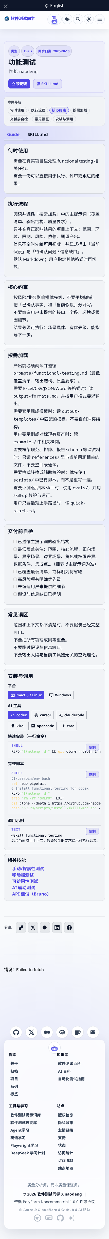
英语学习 (18, 1137)
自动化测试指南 (71, 1078)
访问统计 (65, 1152)
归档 (14, 1071)
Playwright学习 (24, 1145)
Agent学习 (19, 1130)
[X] (31, 1032)
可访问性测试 (25, 881)
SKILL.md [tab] (38, 134)
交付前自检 (19, 119)
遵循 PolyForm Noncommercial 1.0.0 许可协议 (54, 1201)
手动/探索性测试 (28, 868)
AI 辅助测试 (23, 887)
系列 (14, 1086)
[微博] (45, 927)
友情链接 (65, 1130)
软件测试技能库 (23, 1122)
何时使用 (17, 110)
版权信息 (65, 1114)
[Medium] (47, 1032)
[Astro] (37, 1218)
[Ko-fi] (77, 1032)
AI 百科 (64, 1071)
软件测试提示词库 (25, 1114)
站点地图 (65, 1168)
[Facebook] (69, 927)
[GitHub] (16, 1032)
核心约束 (59, 110)
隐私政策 (65, 1122)
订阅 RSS (65, 1160)
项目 (14, 1078)
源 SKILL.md (47, 83)
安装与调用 (64, 119)
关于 (14, 1063)
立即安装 (19, 83)
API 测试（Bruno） (31, 894)
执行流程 (38, 110)
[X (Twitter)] (33, 927)
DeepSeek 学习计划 (27, 1152)
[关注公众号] (67, 19)
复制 (92, 747)
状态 (62, 1145)
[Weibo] (62, 1032)
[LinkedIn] (57, 927)
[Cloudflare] (48, 1218)
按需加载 (80, 110)
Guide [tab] (13, 134)
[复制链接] (21, 927)
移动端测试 (23, 875)
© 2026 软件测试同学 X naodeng (52, 1194)
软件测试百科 (69, 1063)
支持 (62, 1137)
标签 (14, 1093)
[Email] (93, 1032)
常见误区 (42, 119)
